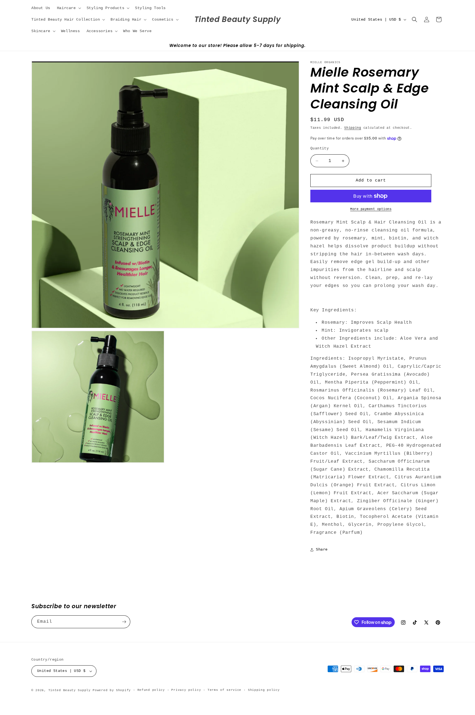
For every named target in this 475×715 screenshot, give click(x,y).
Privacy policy (186, 690)
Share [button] (322, 549)
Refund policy (151, 690)
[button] (68, 8)
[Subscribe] (124, 621)
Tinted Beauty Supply (69, 690)
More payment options (370, 209)
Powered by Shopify (112, 690)
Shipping (352, 128)
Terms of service (224, 690)
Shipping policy (264, 690)
